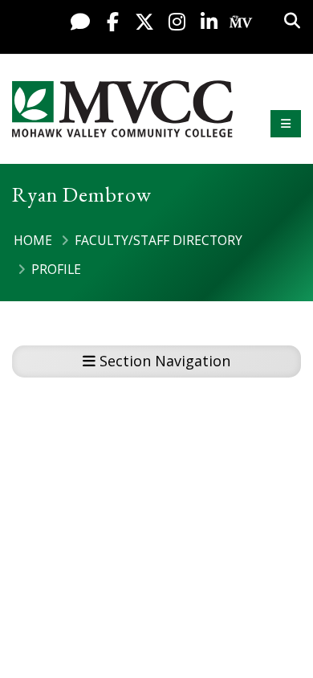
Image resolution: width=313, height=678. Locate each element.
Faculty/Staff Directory (158, 240)
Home (33, 240)
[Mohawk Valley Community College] (122, 108)
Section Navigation (163, 360)
